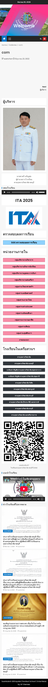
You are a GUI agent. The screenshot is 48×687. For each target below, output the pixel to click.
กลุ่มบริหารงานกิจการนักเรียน (24, 266)
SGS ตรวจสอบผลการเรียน (24, 242)
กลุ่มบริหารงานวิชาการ (24, 260)
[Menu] (9, 39)
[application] (24, 192)
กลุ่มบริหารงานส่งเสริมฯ (24, 280)
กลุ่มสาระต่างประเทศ (24, 306)
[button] (9, 39)
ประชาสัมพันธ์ (7, 531)
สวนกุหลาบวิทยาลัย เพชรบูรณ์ (24, 389)
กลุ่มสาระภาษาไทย (24, 300)
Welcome (24, 26)
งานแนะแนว (24, 340)
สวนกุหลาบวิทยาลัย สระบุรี (24, 396)
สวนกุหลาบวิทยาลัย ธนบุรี (24, 408)
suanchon (8, 58)
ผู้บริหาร (43, 88)
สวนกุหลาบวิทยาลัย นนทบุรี (24, 363)
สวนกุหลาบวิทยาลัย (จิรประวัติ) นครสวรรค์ (24, 402)
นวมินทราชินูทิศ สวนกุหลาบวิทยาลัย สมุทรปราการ (24, 370)
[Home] (4, 39)
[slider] (42, 192)
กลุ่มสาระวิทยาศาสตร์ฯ (24, 286)
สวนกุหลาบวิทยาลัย (24, 357)
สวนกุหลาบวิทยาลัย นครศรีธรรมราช (24, 415)
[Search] (40, 39)
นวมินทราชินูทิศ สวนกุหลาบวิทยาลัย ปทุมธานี (24, 376)
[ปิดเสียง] (37, 192)
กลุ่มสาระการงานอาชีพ (24, 320)
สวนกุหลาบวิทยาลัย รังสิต (24, 383)
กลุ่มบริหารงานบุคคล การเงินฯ (24, 273)
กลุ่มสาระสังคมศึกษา (24, 313)
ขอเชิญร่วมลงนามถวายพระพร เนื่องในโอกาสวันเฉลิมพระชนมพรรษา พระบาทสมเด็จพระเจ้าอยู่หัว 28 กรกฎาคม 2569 (23, 626)
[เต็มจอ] (42, 499)
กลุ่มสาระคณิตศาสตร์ (24, 293)
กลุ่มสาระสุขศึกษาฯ (24, 333)
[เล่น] (4, 192)
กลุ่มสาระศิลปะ (24, 326)
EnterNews (41, 681)
